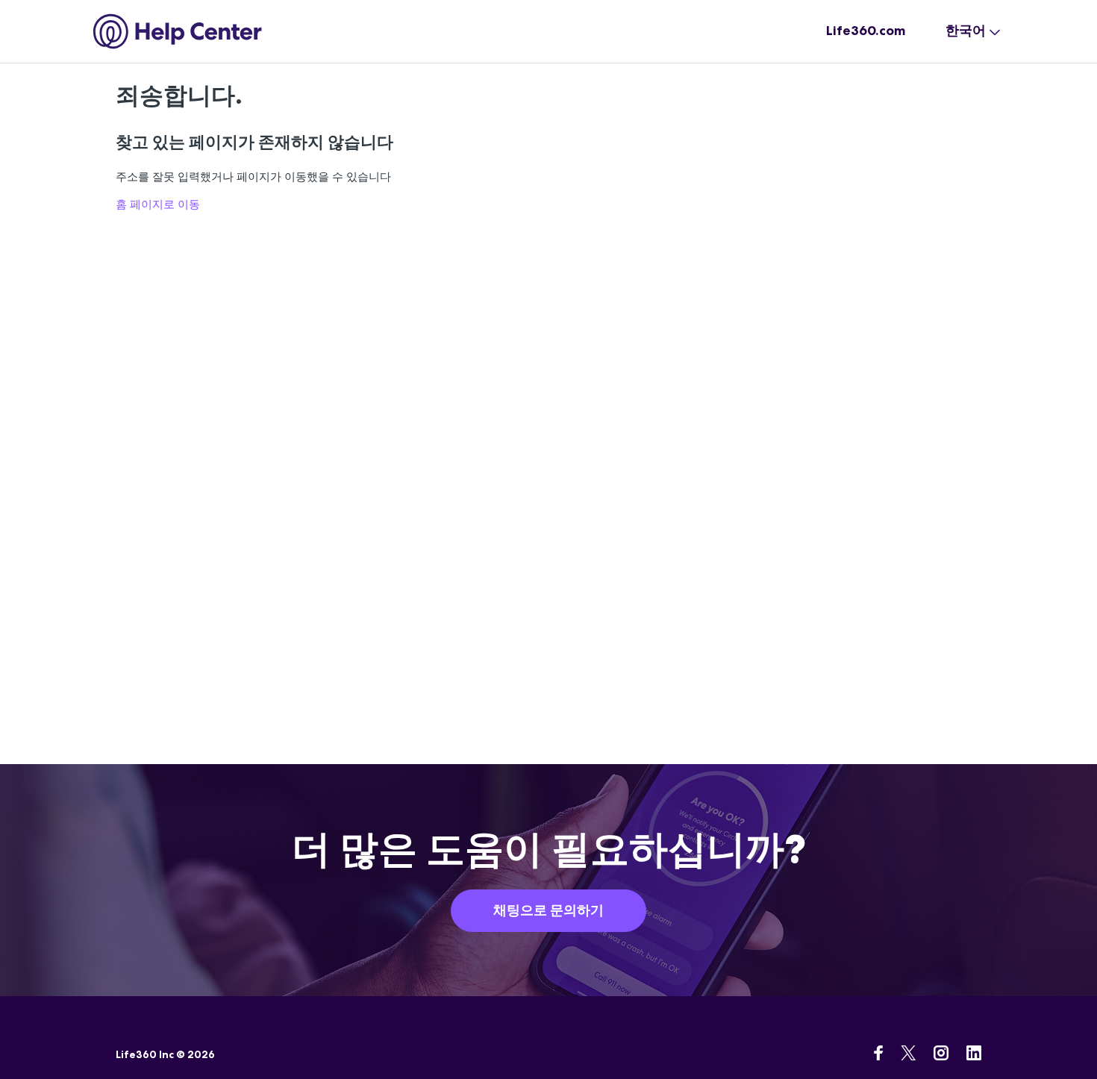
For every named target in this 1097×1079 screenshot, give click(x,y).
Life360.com (865, 30)
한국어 (966, 30)
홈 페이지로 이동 (158, 204)
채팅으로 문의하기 (548, 910)
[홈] (178, 31)
